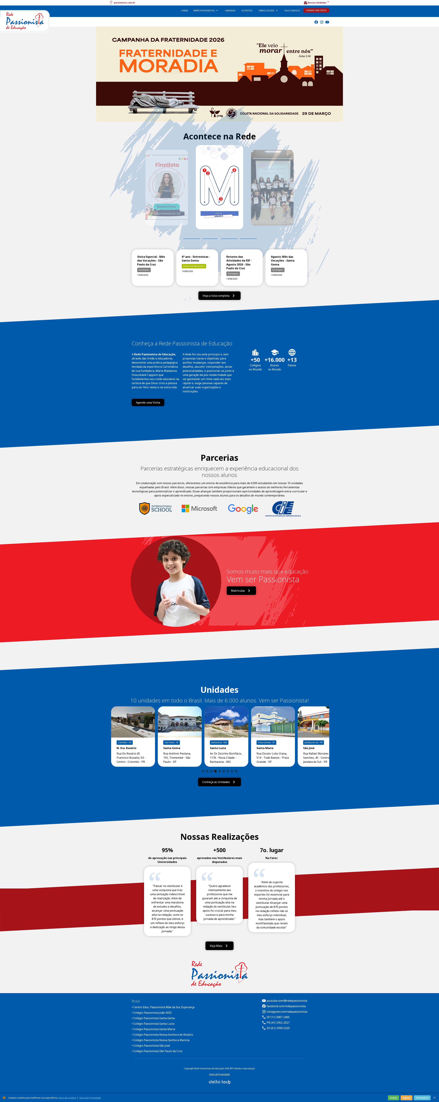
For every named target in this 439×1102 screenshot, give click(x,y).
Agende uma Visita (316, 10)
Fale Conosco (292, 10)
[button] (316, 3)
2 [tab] (210, 238)
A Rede (184, 10)
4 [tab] (248, 238)
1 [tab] (191, 238)
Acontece (247, 10)
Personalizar (422, 1097)
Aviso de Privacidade (219, 1074)
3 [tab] (227, 238)
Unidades (230, 10)
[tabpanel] (219, 192)
